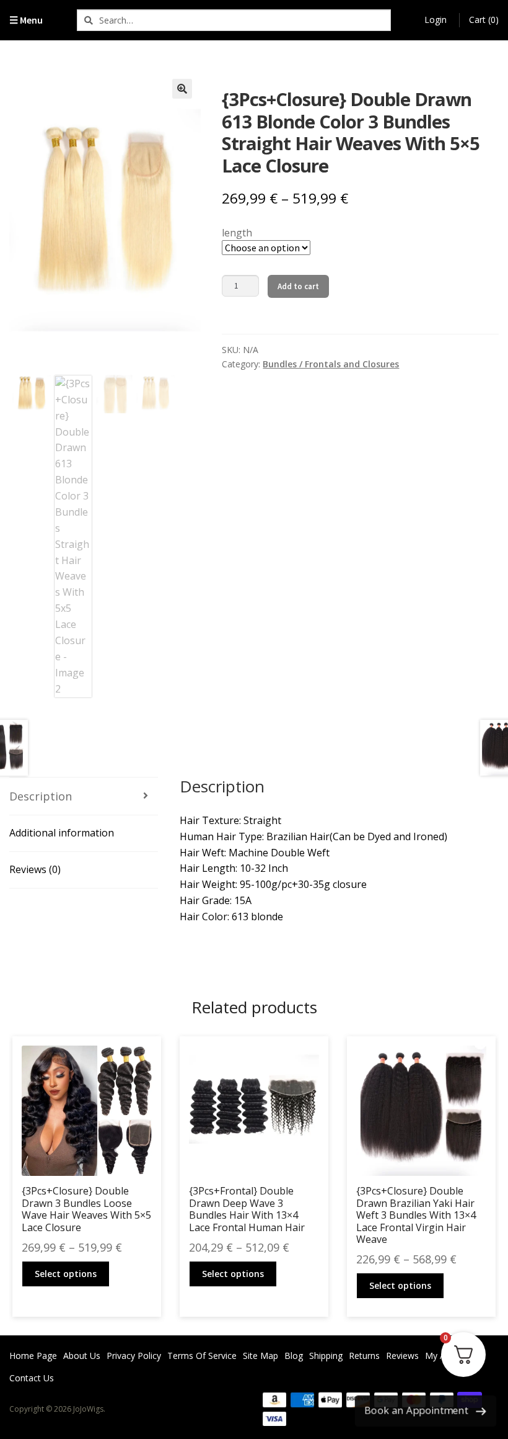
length (237, 233)
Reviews (402, 1355)
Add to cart (298, 286)
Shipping (326, 1355)
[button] (182, 89)
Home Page (33, 1355)
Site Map (260, 1355)
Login (435, 19)
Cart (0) (484, 19)
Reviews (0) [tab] (35, 869)
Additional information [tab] (61, 833)
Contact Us (31, 1378)
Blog (293, 1355)
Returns (364, 1355)
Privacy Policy (134, 1355)
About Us (81, 1355)
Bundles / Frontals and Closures (331, 364)
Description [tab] (40, 796)
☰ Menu (26, 20)
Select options (66, 1274)
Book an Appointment (416, 1410)
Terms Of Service (202, 1355)
